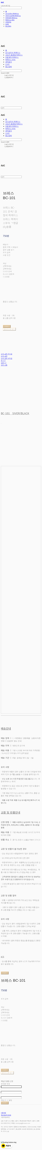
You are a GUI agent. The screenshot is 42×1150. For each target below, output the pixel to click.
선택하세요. (7, 266)
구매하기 (5, 973)
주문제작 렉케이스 (11, 18)
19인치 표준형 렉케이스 (13, 16)
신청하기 (5, 1103)
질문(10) (3, 363)
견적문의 (8, 22)
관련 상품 (4, 365)
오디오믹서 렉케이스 (12, 14)
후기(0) (3, 360)
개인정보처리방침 (6, 1115)
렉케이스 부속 (9, 20)
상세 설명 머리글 (6, 354)
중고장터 (8, 26)
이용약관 (3, 1113)
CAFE (7, 24)
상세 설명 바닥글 (6, 358)
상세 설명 (4, 356)
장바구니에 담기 (7, 1073)
